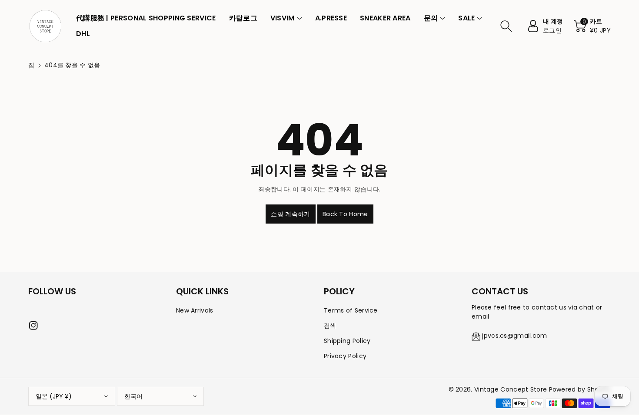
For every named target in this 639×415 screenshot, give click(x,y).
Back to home (345, 214)
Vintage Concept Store (510, 389)
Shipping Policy (347, 340)
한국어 (133, 396)
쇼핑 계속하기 (290, 214)
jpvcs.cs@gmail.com (514, 335)
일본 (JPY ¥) (54, 396)
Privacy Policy (345, 356)
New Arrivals (194, 310)
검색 (330, 325)
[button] (286, 18)
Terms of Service (351, 310)
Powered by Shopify (580, 389)
